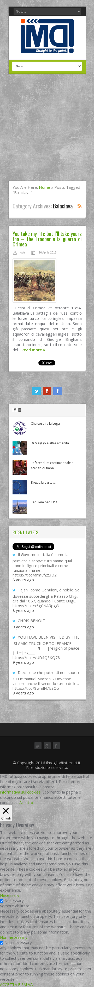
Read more (33, 349)
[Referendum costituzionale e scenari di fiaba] (20, 467)
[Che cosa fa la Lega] (20, 428)
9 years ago (23, 626)
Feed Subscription (80, 205)
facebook (57, 391)
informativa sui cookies (20, 792)
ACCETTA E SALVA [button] (16, 984)
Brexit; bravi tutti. (43, 482)
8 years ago (23, 579)
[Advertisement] (47, 130)
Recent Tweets (25, 532)
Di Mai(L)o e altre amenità (50, 443)
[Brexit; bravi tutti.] (20, 487)
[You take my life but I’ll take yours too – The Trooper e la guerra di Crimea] (47, 281)
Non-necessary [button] (13, 937)
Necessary (14, 900)
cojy (23, 252)
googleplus (47, 391)
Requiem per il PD (44, 502)
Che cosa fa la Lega (45, 423)
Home (44, 187)
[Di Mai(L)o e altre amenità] (20, 448)
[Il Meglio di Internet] (47, 47)
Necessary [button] (9, 895)
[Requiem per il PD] (20, 507)
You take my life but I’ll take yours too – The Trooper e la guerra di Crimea (47, 238)
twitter (36, 391)
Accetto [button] (26, 802)
